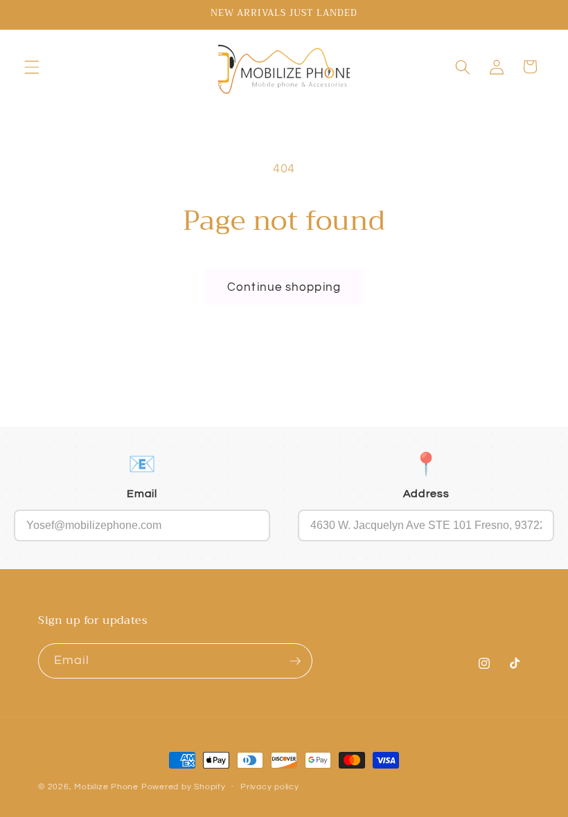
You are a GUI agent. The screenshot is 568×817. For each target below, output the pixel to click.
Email (142, 493)
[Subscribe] (295, 661)
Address (426, 493)
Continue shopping (284, 287)
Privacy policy (269, 786)
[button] (31, 66)
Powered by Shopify (183, 786)
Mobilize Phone (107, 786)
